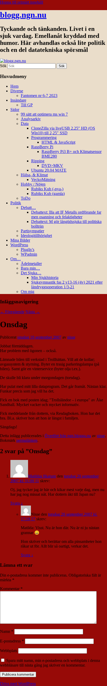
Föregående (12, 312)
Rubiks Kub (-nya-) (47, 189)
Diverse (16, 91)
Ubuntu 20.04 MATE (48, 170)
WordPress (19, 245)
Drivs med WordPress (18, 683)
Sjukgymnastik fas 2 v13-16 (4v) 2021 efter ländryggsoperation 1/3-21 (67, 284)
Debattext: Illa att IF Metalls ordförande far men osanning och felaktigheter (66, 214)
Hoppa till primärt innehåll (21, 2)
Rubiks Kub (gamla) (48, 193)
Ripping (37, 161)
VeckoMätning (43, 179)
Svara (16, 503)
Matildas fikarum (42, 476)
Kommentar (11, 588)
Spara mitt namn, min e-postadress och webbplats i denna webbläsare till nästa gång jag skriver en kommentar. (50, 662)
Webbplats (8, 650)
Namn (6, 631)
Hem (14, 86)
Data (25, 123)
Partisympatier (32, 231)
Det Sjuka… (31, 273)
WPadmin (29, 254)
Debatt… (28, 207)
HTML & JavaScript (58, 142)
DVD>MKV (52, 165)
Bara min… (30, 268)
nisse (71, 337)
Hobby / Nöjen (33, 184)
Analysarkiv (31, 119)
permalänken (26, 440)
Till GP (27, 105)
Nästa (32, 312)
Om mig (27, 291)
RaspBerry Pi (42, 147)
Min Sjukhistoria (44, 277)
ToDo (25, 198)
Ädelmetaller (31, 263)
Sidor (14, 109)
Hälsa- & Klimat (34, 175)
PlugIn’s (27, 249)
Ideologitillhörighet (36, 235)
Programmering (44, 137)
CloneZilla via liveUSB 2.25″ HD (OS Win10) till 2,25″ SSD (63, 130)
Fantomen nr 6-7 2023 (39, 95)
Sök (3, 66)
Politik (15, 203)
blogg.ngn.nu (23, 14)
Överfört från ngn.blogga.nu (68, 435)
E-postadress (12, 641)
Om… (15, 259)
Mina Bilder (20, 240)
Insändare (18, 100)
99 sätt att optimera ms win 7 (44, 114)
